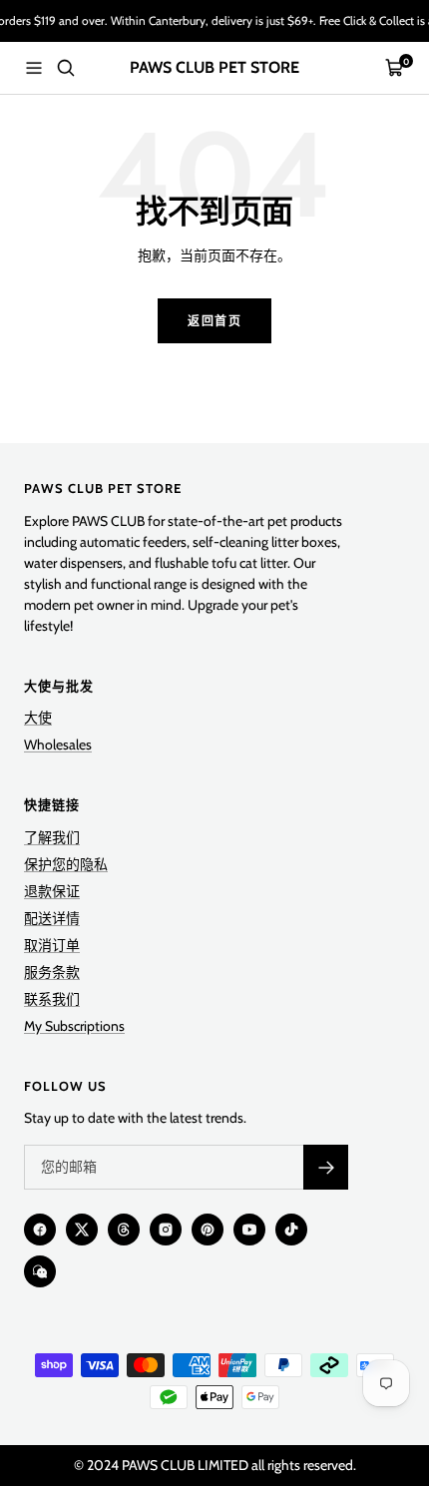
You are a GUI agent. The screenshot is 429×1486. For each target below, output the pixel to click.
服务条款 (52, 972)
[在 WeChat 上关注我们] (40, 1271)
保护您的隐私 (66, 864)
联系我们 (52, 999)
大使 (38, 718)
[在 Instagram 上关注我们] (166, 1229)
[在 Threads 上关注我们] (124, 1229)
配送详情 (52, 918)
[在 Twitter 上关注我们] (82, 1229)
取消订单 (52, 945)
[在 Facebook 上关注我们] (40, 1229)
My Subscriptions (74, 1026)
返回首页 (214, 320)
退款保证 (52, 891)
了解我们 (52, 837)
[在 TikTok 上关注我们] (291, 1229)
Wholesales (58, 744)
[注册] (325, 1167)
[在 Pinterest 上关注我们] (207, 1229)
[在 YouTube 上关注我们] (249, 1229)
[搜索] (66, 68)
